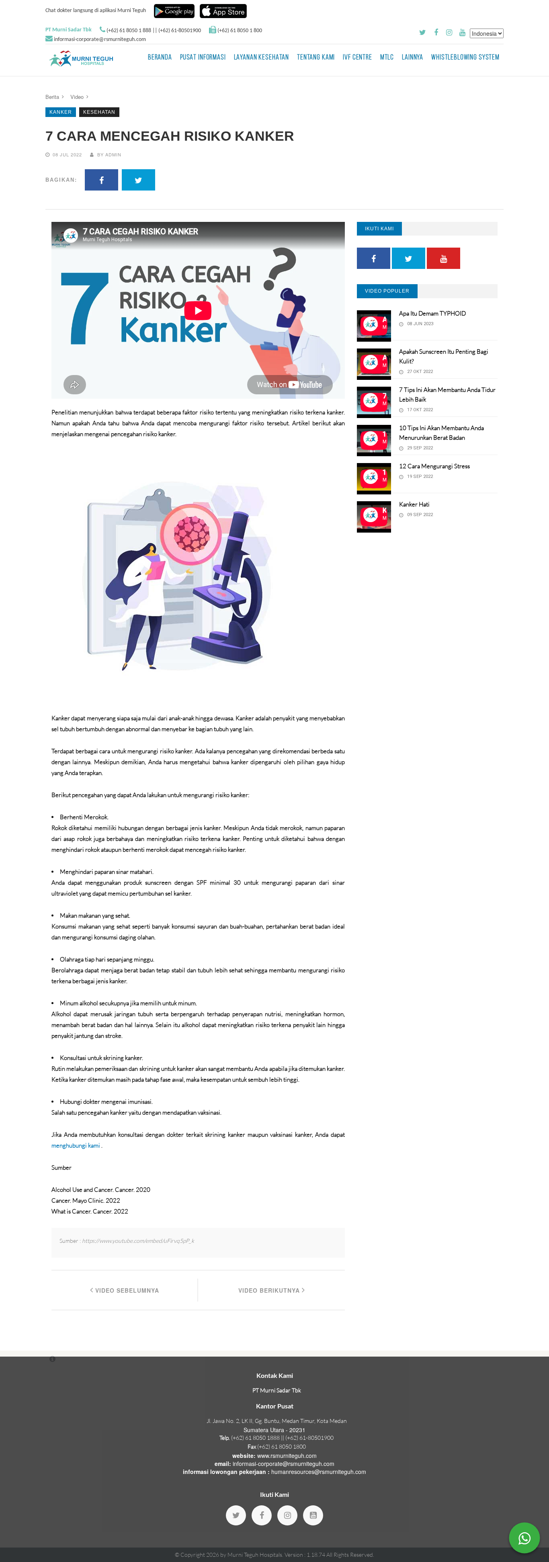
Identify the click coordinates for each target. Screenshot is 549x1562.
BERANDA (160, 57)
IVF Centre (357, 57)
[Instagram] (287, 1515)
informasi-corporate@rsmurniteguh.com (100, 40)
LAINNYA (412, 57)
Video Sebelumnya (126, 1290)
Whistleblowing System (465, 57)
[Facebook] (262, 1515)
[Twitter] (236, 1515)
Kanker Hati (414, 504)
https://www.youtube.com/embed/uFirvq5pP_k (138, 1240)
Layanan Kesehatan (261, 57)
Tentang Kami (316, 57)
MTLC (387, 57)
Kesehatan (99, 112)
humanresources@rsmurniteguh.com (318, 1472)
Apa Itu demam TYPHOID (432, 313)
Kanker (60, 112)
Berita (52, 96)
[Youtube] (313, 1515)
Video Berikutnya (270, 1290)
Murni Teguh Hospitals (254, 1554)
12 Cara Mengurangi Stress (434, 466)
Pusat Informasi (203, 57)
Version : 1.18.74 (305, 1554)
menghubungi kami (76, 1145)
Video (77, 96)
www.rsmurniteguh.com (287, 1455)
